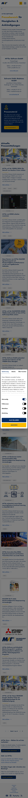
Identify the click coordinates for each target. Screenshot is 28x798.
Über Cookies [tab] (22, 371)
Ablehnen (14, 425)
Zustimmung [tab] (5, 371)
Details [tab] (13, 371)
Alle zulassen (14, 420)
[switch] (24, 404)
